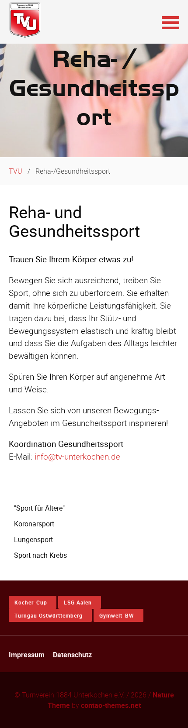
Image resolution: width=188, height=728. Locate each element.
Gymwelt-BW (116, 615)
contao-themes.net (111, 705)
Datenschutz (72, 654)
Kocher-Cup (30, 602)
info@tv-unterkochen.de (77, 456)
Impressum (27, 654)
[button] (170, 22)
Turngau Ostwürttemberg (48, 615)
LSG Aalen (78, 602)
